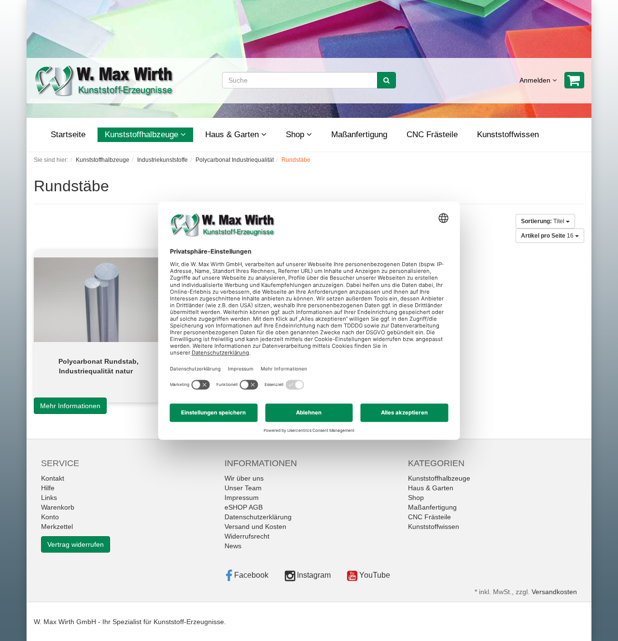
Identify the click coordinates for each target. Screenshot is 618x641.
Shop (296, 134)
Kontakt (52, 478)
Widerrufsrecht (247, 536)
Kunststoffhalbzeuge (143, 134)
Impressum (242, 497)
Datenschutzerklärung (258, 517)
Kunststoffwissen (508, 134)
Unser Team (243, 488)
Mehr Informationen (70, 406)
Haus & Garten (233, 134)
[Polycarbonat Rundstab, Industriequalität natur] (97, 299)
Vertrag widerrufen (75, 544)
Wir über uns (244, 478)
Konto (50, 517)
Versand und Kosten (255, 526)
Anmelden (536, 80)
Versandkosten (554, 592)
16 (548, 235)
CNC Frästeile (432, 134)
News (233, 546)
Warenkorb (57, 507)
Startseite (68, 134)
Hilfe (48, 488)
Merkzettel (57, 526)
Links (49, 497)
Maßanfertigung (359, 134)
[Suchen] (386, 80)
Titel (543, 221)
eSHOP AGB (244, 507)
